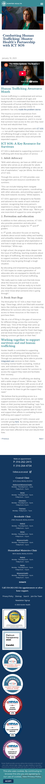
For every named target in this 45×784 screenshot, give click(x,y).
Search (26, 596)
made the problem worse (29, 109)
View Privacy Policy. (32, 776)
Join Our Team (36, 596)
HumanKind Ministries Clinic (22, 550)
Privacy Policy (8, 596)
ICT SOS (40, 128)
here (17, 421)
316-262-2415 (24, 461)
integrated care (7, 361)
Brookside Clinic (22, 516)
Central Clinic (23, 477)
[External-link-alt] (31, 472)
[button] (41, 3)
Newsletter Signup (22, 600)
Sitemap (18, 596)
